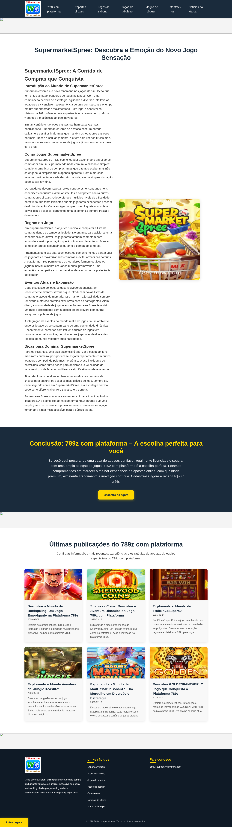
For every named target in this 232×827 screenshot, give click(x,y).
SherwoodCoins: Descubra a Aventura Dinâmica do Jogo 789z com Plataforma (113, 610)
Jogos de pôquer (152, 9)
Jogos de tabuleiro (127, 9)
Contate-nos (175, 9)
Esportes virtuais (80, 9)
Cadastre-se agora (116, 495)
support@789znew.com (169, 766)
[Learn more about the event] (116, 26)
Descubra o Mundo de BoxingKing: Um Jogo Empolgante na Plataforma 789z (53, 610)
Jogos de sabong (104, 9)
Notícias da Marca (196, 9)
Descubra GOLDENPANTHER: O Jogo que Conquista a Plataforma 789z (178, 688)
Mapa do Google (95, 806)
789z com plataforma (54, 9)
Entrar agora (14, 822)
